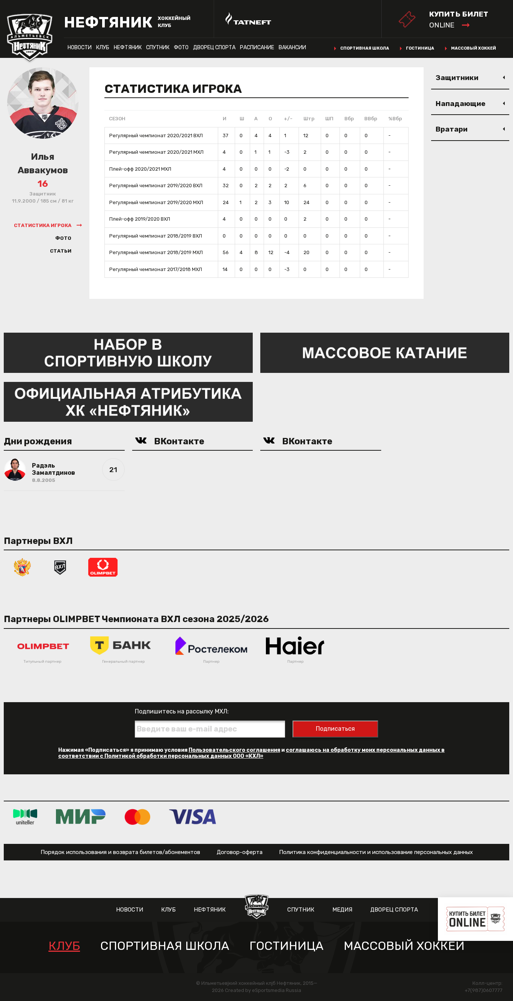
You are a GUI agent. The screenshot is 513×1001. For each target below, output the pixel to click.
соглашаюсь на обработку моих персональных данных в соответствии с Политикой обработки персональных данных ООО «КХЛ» (251, 753)
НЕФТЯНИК (128, 47)
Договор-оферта (240, 852)
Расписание (257, 47)
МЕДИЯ (342, 909)
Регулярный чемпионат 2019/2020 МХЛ (156, 202)
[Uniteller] (25, 816)
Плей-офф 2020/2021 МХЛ (140, 169)
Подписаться (335, 728)
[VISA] (192, 816)
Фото (181, 47)
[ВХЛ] (60, 566)
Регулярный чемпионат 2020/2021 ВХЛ (156, 135)
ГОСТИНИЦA (286, 946)
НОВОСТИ (80, 47)
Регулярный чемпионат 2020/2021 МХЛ (156, 152)
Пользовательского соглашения (234, 750)
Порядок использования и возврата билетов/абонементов (120, 852)
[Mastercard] (137, 816)
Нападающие (461, 103)
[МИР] (81, 816)
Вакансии (292, 47)
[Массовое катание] (384, 352)
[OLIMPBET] (103, 566)
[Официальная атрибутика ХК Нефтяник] (128, 401)
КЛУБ (102, 47)
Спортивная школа (364, 48)
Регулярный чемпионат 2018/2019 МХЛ (156, 252)
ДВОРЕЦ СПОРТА (214, 47)
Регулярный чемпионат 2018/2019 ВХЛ (155, 236)
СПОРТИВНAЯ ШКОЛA (164, 946)
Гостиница (420, 48)
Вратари (452, 129)
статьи (60, 251)
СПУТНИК (157, 47)
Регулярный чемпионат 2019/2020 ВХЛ (155, 185)
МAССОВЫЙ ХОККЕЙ (404, 946)
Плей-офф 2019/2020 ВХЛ (139, 219)
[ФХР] (22, 566)
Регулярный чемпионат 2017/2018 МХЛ (155, 269)
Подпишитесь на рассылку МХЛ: (182, 711)
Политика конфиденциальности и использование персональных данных (376, 852)
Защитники (457, 77)
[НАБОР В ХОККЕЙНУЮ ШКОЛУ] (128, 352)
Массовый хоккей (473, 48)
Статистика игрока (42, 225)
